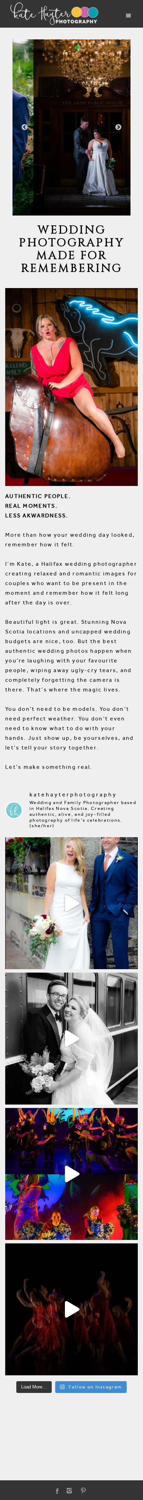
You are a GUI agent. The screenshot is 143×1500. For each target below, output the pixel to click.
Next (118, 127)
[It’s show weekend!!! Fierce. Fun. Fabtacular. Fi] (71, 1309)
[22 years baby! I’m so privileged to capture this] (71, 1174)
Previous (24, 127)
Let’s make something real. (48, 767)
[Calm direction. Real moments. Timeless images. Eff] (71, 1039)
